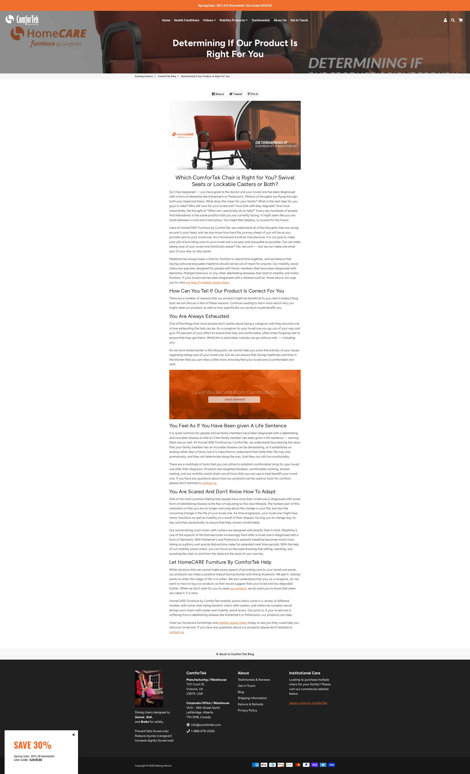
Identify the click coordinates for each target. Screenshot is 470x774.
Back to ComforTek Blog (236, 654)
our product (238, 588)
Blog (241, 692)
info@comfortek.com (205, 725)
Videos (208, 20)
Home (166, 20)
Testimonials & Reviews (254, 679)
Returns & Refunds (250, 704)
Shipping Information (252, 698)
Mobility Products (233, 20)
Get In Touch (299, 20)
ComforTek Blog (167, 76)
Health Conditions (187, 20)
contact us (209, 483)
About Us (280, 20)
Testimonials (261, 20)
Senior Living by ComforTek (308, 703)
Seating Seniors (144, 76)
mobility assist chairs (232, 623)
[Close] (73, 734)
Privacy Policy (247, 710)
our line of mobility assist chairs (207, 282)
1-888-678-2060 (202, 731)
